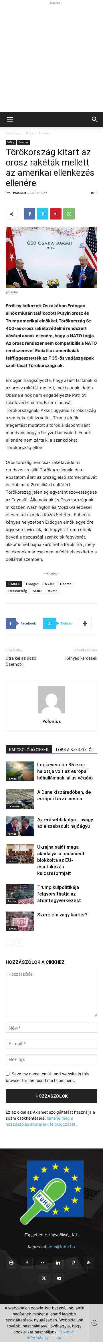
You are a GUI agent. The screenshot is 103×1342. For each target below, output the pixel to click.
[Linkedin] (58, 1263)
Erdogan (32, 584)
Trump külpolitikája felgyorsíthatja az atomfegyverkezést (59, 893)
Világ (29, 133)
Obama (65, 584)
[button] (10, 119)
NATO (49, 584)
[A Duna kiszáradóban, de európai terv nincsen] (20, 799)
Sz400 (37, 591)
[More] (85, 623)
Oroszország (17, 591)
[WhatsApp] (69, 214)
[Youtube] (59, 1278)
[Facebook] (29, 214)
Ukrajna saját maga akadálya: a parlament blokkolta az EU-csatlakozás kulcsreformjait (61, 860)
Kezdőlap (13, 133)
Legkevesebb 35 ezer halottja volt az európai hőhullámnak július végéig (65, 771)
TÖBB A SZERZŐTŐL (74, 749)
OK (59, 1337)
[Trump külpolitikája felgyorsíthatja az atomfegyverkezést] (20, 894)
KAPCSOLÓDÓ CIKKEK (28, 749)
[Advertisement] (51, 57)
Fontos (44, 133)
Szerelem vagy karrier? (62, 915)
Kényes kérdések (81, 658)
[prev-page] (9, 942)
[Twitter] (42, 214)
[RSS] (88, 1263)
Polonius (19, 193)
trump (53, 591)
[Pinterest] (56, 214)
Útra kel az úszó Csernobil (21, 661)
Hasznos (13, 806)
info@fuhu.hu (62, 1246)
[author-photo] (51, 713)
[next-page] (18, 942)
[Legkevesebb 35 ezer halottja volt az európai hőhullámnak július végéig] (20, 771)
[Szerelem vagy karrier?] (20, 921)
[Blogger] (11, 1263)
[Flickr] (42, 1263)
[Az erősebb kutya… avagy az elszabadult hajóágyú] (20, 826)
